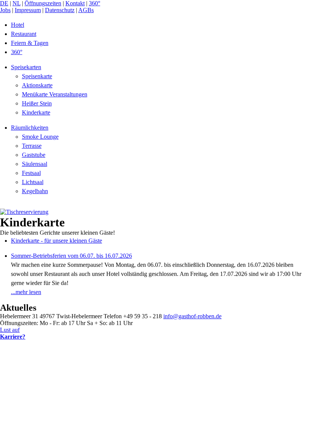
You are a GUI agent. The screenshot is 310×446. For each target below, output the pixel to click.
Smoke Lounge (40, 136)
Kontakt (75, 3)
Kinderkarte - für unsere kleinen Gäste (56, 240)
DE (4, 3)
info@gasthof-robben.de (192, 316)
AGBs (86, 10)
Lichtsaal (32, 182)
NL (16, 3)
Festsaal (31, 173)
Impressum (28, 10)
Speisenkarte (37, 76)
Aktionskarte (37, 85)
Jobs (5, 10)
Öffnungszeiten (43, 3)
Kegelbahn (35, 191)
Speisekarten (26, 67)
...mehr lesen (26, 292)
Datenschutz (59, 10)
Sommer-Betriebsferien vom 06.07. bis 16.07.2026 (71, 255)
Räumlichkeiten (29, 127)
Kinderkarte (36, 112)
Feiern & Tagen (29, 43)
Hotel (17, 25)
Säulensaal (34, 164)
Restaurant (23, 34)
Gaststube (33, 155)
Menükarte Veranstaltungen (54, 94)
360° (94, 3)
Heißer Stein (37, 103)
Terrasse (32, 145)
